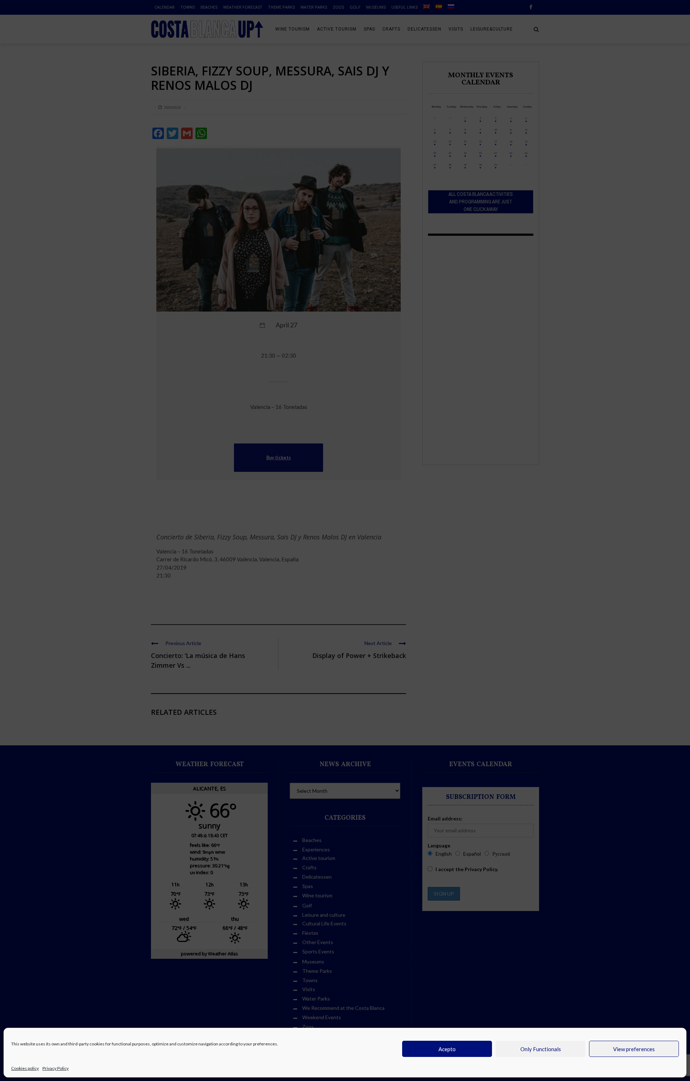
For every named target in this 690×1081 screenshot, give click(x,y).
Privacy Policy (55, 1068)
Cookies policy (25, 1068)
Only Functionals (540, 1049)
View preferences (634, 1049)
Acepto (447, 1049)
